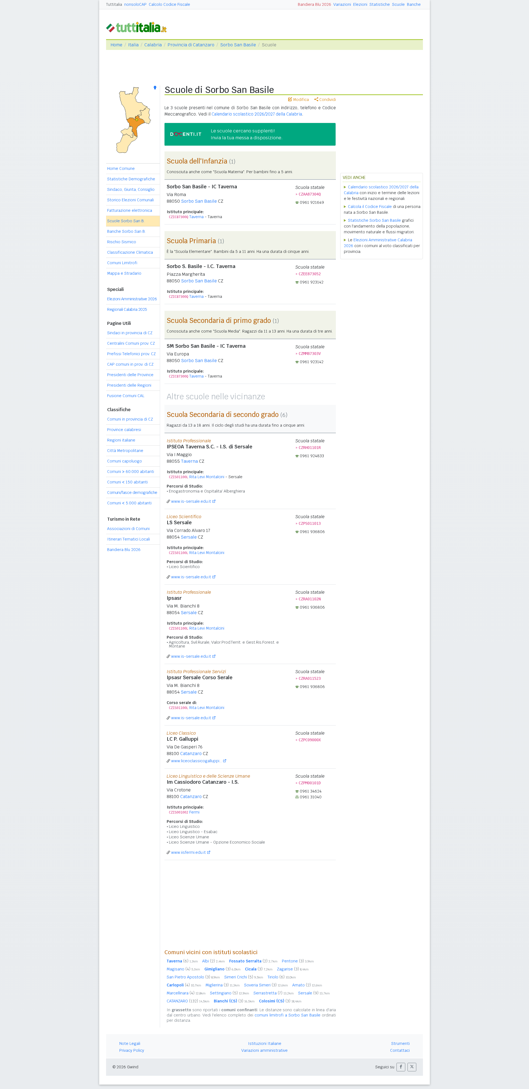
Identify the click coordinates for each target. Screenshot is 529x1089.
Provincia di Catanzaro (191, 45)
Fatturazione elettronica (129, 210)
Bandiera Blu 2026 (314, 4)
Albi (213, 961)
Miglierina (223, 985)
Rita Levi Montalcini (206, 476)
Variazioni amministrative (264, 1050)
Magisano (183, 969)
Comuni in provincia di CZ (130, 419)
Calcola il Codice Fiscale (370, 206)
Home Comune (121, 168)
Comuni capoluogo (124, 461)
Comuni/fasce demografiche (132, 492)
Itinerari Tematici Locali (128, 539)
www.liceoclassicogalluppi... (196, 760)
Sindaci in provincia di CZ (129, 332)
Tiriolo (282, 977)
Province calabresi (124, 429)
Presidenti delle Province (130, 374)
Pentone (298, 961)
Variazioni (342, 4)
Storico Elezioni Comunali (130, 199)
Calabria (153, 45)
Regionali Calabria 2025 (127, 309)
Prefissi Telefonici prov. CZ (131, 353)
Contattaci (400, 1050)
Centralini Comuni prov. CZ (131, 343)
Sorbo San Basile (238, 45)
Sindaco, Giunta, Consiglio (131, 189)
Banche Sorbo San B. (126, 231)
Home (116, 45)
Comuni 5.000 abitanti (129, 503)
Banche (414, 4)
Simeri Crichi (243, 977)
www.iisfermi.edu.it (188, 852)
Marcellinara (186, 993)
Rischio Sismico (121, 241)
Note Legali (129, 1043)
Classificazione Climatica (130, 252)
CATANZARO (188, 1001)
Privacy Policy (131, 1050)
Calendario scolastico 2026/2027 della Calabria (257, 114)
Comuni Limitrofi (122, 262)
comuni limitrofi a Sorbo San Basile (287, 1015)
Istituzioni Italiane (264, 1043)
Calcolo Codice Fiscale (169, 4)
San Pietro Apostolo (193, 977)
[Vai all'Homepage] (138, 27)
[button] (400, 1067)
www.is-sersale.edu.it (191, 501)
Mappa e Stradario (124, 273)
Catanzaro (191, 753)
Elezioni (360, 4)
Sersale (189, 537)
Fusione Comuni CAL (125, 395)
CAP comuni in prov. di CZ (130, 364)
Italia (133, 45)
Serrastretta (273, 993)
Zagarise (293, 969)
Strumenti (400, 1043)
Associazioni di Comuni (128, 528)
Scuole (398, 4)
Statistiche (379, 4)
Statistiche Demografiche (131, 178)
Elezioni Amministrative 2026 (132, 298)
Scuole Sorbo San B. (126, 220)
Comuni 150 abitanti (127, 482)
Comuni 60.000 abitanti (130, 471)
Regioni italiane (121, 440)
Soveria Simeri (266, 985)
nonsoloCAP (135, 4)
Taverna (196, 216)
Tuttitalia (114, 4)
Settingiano (229, 993)
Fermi (194, 812)
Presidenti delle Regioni (129, 385)
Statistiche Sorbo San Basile (374, 220)
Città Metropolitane (125, 450)
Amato (307, 985)
